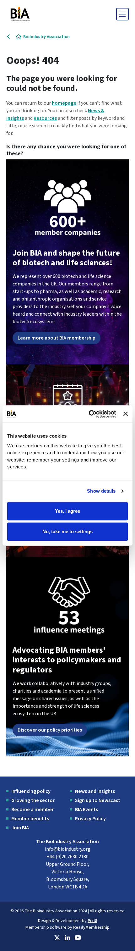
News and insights (95, 791)
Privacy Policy (90, 818)
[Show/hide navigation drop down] (122, 14)
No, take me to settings (67, 531)
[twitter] (57, 938)
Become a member (32, 809)
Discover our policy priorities (50, 730)
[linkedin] (67, 938)
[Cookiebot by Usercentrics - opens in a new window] (89, 414)
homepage (64, 103)
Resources (45, 118)
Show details (101, 491)
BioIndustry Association (46, 37)
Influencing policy (31, 791)
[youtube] (78, 938)
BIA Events (86, 809)
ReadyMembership (91, 927)
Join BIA (20, 827)
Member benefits (30, 818)
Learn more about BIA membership (56, 338)
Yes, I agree (67, 511)
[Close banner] (125, 414)
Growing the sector (33, 800)
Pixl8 (92, 921)
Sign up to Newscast (97, 800)
